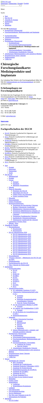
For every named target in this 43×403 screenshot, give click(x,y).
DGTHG (8, 158)
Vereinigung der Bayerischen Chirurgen (25, 205)
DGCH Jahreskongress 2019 (22, 245)
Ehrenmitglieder (14, 200)
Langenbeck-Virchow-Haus (17, 221)
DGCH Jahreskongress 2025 (22, 234)
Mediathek (12, 379)
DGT (7, 157)
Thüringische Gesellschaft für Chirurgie (25, 220)
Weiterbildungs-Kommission (22, 386)
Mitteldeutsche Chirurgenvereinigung (24, 209)
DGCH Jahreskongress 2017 (22, 249)
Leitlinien (12, 388)
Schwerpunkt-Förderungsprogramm (20, 45)
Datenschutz (13, 3)
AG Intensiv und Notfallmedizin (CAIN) (26, 308)
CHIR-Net (8, 59)
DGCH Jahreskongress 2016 (22, 250)
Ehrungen (12, 198)
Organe (11, 180)
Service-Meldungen (15, 393)
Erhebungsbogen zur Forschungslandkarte (20, 82)
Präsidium (16, 183)
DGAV (7, 133)
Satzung (11, 187)
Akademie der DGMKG (20, 371)
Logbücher (16, 384)
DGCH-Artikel (13, 400)
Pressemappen (17, 230)
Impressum (4, 3)
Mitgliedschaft (13, 176)
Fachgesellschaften (11, 36)
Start (6, 16)
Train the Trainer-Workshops (26, 303)
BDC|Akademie (18, 362)
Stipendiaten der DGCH (20, 193)
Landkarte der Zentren (24, 344)
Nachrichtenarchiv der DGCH (18, 263)
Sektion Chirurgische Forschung (23, 319)
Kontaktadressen (14, 43)
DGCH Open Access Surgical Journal (21, 377)
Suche (11, 173)
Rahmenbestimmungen (20, 315)
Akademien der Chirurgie (17, 361)
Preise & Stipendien (15, 189)
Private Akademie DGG (20, 375)
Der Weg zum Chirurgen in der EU (20, 395)
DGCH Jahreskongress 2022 (22, 239)
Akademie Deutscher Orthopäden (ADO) (26, 366)
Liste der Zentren (22, 346)
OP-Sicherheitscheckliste (16, 391)
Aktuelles (20, 326)
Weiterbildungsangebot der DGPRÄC (25, 370)
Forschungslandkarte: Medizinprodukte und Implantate (22, 32)
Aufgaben (20, 296)
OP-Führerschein (14, 389)
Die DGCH (8, 18)
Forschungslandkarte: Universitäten (20, 50)
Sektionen (8, 39)
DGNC (7, 148)
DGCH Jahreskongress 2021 (22, 241)
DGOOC (8, 149)
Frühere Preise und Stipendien (22, 194)
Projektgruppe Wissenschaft (13, 30)
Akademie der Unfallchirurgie (22, 364)
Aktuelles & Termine (11, 20)
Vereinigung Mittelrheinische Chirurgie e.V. (26, 211)
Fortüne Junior (13, 380)
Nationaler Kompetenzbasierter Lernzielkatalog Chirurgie (26, 300)
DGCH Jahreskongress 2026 (18, 232)
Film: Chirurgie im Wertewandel (19, 265)
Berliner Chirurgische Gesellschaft (23, 207)
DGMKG (8, 144)
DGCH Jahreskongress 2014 (22, 254)
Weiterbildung (13, 382)
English (26, 3)
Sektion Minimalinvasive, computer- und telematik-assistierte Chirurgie (25, 331)
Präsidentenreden (14, 261)
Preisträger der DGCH (20, 191)
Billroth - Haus (13, 223)
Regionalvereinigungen (16, 203)
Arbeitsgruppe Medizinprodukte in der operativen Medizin (23, 54)
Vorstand (15, 182)
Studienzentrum (10, 57)
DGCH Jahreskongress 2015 (22, 252)
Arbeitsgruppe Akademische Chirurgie (21, 52)
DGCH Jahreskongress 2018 (22, 247)
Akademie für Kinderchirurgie (22, 368)
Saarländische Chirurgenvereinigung (24, 218)
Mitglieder (8, 25)
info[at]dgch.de (13, 100)
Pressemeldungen (14, 227)
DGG (7, 137)
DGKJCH (8, 140)
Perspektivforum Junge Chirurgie (15, 55)
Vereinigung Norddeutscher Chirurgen (25, 216)
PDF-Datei (11, 98)
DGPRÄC (8, 153)
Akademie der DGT (19, 373)
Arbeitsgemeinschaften (12, 37)
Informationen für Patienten (17, 397)
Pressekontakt (17, 229)
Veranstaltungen (14, 256)
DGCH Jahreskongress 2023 (22, 238)
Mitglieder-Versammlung (20, 185)
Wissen (7, 23)
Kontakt (20, 3)
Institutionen (9, 21)
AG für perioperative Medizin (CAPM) (25, 305)
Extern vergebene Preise (20, 196)
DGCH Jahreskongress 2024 (22, 236)
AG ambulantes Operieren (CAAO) (24, 290)
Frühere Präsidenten (15, 202)
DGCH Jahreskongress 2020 (22, 243)
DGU (7, 162)
